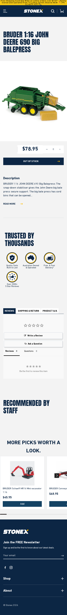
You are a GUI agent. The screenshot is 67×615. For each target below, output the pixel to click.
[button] (56, 475)
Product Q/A (50, 311)
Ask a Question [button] (35, 344)
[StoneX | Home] (33, 11)
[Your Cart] (61, 11)
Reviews (9, 311)
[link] (22, 473)
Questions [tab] (29, 351)
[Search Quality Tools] (52, 11)
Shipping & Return (28, 311)
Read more (9, 204)
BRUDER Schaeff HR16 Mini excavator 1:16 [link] (22, 490)
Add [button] (22, 504)
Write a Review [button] (35, 336)
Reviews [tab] (9, 351)
